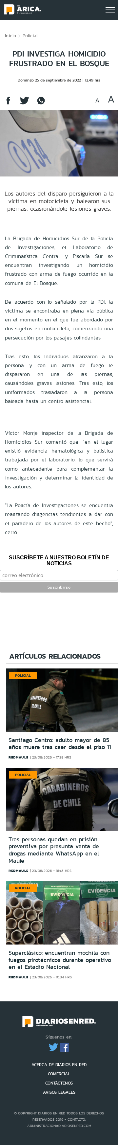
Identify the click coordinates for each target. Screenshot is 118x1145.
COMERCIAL (59, 1074)
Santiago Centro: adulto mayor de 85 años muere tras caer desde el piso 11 (60, 744)
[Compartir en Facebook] (8, 104)
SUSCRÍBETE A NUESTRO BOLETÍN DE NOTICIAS (59, 560)
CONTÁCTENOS (59, 1083)
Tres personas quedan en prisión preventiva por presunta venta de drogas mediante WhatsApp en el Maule (54, 850)
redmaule (19, 757)
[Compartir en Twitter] (25, 104)
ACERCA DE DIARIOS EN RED (59, 1065)
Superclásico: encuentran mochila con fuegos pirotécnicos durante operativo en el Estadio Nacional (60, 959)
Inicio (10, 35)
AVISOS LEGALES (59, 1092)
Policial (30, 35)
